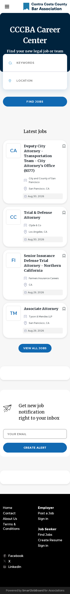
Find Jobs (34, 101)
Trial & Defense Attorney (38, 215)
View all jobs (35, 348)
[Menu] (7, 6)
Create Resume (50, 540)
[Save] (64, 146)
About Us (10, 519)
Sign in (43, 519)
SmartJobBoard (33, 590)
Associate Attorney (41, 308)
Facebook (15, 556)
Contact (9, 513)
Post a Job (46, 513)
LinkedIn (14, 567)
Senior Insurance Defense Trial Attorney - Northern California (42, 263)
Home (7, 508)
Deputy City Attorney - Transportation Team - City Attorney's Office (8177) (39, 158)
